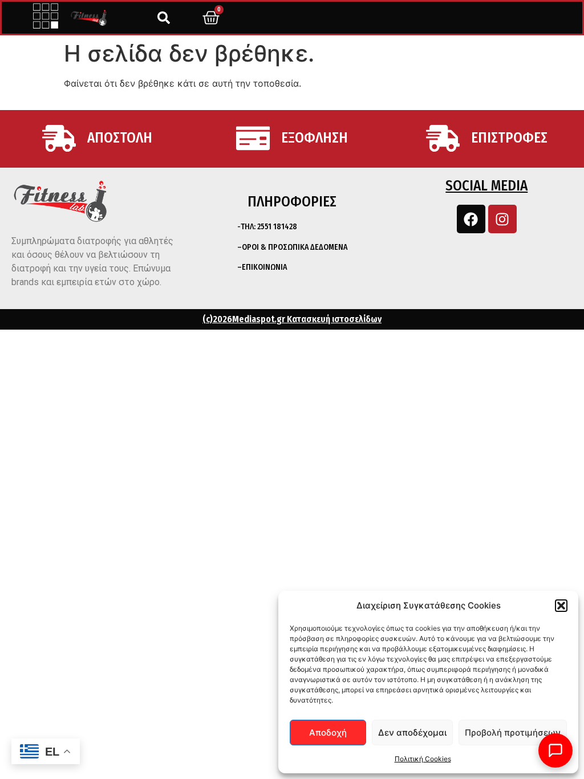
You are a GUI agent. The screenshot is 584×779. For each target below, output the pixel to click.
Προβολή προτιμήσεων (513, 732)
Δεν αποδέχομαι (412, 732)
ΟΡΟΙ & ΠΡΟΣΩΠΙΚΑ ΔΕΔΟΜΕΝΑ (294, 247)
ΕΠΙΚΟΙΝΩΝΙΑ (264, 267)
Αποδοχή (328, 732)
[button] (561, 605)
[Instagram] (502, 219)
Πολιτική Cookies (423, 758)
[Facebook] (471, 219)
